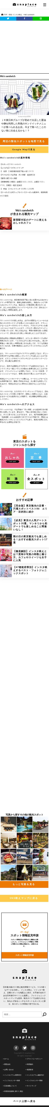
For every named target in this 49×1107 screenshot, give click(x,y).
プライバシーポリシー (34, 1059)
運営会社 (7, 1064)
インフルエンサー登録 (34, 1080)
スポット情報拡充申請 (24, 955)
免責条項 (30, 1069)
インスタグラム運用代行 (12, 1075)
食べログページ (6, 289)
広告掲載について (10, 1086)
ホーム (6, 1059)
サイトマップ (31, 1086)
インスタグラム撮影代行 (35, 1075)
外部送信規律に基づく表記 (13, 1091)
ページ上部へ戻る (24, 1101)
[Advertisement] (24, 46)
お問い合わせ (9, 1069)
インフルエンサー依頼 (12, 1080)
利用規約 (30, 1064)
